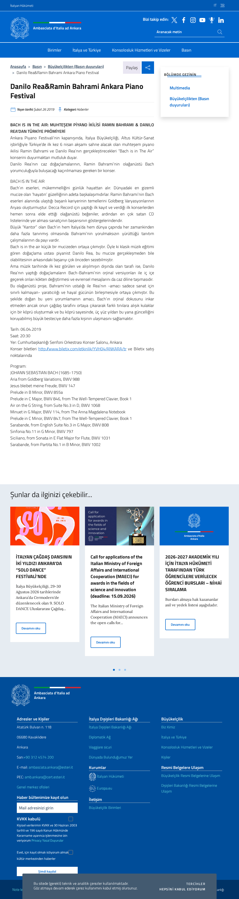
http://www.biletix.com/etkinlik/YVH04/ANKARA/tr (82, 349)
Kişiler (165, 757)
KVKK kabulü (28, 819)
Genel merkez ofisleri (33, 787)
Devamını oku (33, 628)
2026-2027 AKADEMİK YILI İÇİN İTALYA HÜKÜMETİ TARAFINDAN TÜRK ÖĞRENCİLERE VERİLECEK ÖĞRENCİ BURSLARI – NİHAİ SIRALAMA (193, 573)
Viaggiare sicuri (100, 747)
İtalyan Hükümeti (21, 5)
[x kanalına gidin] (173, 19)
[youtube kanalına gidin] (201, 19)
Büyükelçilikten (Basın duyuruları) (76, 66)
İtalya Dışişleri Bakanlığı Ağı (110, 727)
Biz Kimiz (168, 727)
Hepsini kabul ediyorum (182, 889)
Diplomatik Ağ (100, 737)
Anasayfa (18, 66)
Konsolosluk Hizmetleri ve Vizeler (187, 747)
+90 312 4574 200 (39, 757)
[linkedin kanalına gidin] (220, 19)
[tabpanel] (44, 586)
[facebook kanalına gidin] (182, 19)
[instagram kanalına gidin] (192, 19)
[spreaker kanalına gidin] (210, 19)
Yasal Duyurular (52, 840)
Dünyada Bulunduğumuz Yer (111, 757)
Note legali (20, 889)
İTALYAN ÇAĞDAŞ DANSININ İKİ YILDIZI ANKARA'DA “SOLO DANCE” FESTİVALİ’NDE (44, 566)
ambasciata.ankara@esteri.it (51, 767)
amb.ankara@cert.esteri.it (45, 777)
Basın (37, 66)
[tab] (114, 670)
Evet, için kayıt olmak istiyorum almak (43, 852)
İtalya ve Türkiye (173, 737)
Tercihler (195, 883)
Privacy (37, 840)
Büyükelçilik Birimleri (105, 807)
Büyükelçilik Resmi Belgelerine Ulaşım (190, 775)
